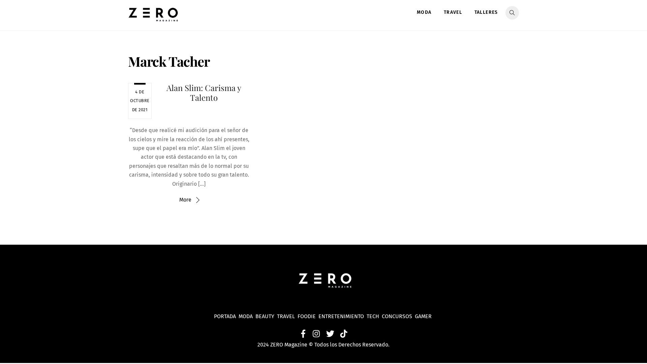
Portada (225, 316)
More (185, 199)
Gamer (424, 316)
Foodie (307, 316)
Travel (453, 12)
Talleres (486, 12)
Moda (424, 12)
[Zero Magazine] (153, 18)
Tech (374, 316)
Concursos (397, 316)
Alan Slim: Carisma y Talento (203, 92)
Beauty (266, 316)
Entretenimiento (341, 316)
